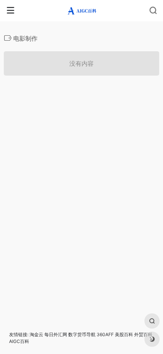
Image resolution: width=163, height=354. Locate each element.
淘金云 (36, 334)
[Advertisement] (81, 174)
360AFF (105, 334)
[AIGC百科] (81, 11)
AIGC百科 (19, 341)
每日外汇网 (55, 334)
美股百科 (124, 334)
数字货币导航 (82, 334)
